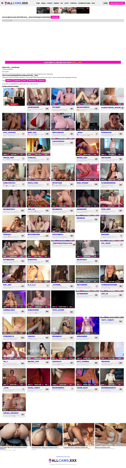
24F (47, 236)
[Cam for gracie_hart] (14, 147)
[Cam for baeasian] (112, 224)
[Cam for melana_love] (38, 351)
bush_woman (82, 183)
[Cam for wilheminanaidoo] (112, 377)
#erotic (9, 80)
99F (23, 210)
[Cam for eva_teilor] (112, 240)
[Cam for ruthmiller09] (14, 249)
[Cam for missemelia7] (63, 325)
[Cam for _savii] (14, 377)
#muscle (42, 80)
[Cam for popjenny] (63, 96)
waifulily (7, 234)
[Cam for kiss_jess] (14, 274)
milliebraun (57, 209)
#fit (24, 80)
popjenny (56, 107)
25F (47, 338)
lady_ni (104, 294)
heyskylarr (57, 183)
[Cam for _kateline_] (63, 274)
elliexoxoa (32, 260)
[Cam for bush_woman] (87, 172)
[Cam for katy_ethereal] (87, 351)
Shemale (56, 3)
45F (22, 338)
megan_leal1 (82, 158)
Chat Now (55, 17)
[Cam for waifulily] (14, 224)
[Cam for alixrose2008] (38, 96)
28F (23, 363)
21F (122, 108)
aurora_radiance (10, 413)
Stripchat (73, 3)
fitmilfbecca (8, 336)
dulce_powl (33, 183)
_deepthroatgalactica (62, 243)
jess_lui (31, 209)
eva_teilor (105, 243)
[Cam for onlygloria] (112, 147)
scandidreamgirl (108, 183)
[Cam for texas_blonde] (63, 299)
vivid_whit (106, 209)
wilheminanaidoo (108, 388)
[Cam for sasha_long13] (38, 377)
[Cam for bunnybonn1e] (38, 299)
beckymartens (34, 234)
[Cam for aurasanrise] (87, 325)
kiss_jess (7, 285)
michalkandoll (83, 107)
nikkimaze (81, 218)
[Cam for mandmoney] (87, 198)
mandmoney (82, 209)
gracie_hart (8, 158)
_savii (5, 388)
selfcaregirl (82, 285)
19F (96, 108)
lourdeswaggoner (109, 285)
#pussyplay (32, 80)
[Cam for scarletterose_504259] (112, 96)
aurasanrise (82, 336)
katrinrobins (82, 294)
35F (96, 219)
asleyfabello (57, 234)
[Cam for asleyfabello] (63, 224)
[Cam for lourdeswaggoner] (112, 274)
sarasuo (31, 336)
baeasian (105, 234)
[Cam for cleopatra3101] (63, 138)
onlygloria (106, 158)
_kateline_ (56, 285)
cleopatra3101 (58, 141)
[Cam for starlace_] (38, 147)
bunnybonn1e (33, 310)
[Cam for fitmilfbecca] (14, 325)
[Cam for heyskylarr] (63, 172)
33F (96, 184)
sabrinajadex (9, 310)
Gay (61, 3)
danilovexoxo (9, 183)
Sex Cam (67, 456)
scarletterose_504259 (111, 108)
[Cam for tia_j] (14, 351)
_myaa (79, 132)
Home (38, 3)
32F (72, 143)
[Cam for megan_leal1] (87, 147)
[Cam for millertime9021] (63, 377)
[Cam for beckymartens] (38, 224)
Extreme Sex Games (84, 3)
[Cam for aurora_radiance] (14, 402)
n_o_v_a (32, 285)
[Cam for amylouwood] (63, 122)
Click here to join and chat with (63, 62)
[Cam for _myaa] (87, 122)
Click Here (35, 84)
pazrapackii (106, 132)
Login (105, 3)
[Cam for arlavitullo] (87, 249)
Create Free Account (117, 3)
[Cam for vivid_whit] (112, 198)
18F (47, 108)
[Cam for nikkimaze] (87, 215)
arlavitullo (82, 260)
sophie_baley (82, 388)
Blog (93, 3)
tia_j (5, 362)
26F (121, 295)
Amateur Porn (60, 456)
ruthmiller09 (8, 260)
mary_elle (32, 132)
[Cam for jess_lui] (38, 198)
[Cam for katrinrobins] (87, 291)
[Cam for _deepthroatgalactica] (63, 240)
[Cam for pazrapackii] (112, 122)
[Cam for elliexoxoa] (38, 249)
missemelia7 (57, 336)
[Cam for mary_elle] (38, 122)
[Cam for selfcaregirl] (87, 274)
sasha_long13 (34, 388)
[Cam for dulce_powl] (38, 172)
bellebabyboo (9, 209)
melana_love (33, 362)
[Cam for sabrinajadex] (14, 299)
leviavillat (56, 362)
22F (47, 210)
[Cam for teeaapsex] (112, 351)
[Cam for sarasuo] (38, 325)
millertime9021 (58, 388)
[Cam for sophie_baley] (87, 377)
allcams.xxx (62, 464)
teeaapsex (105, 362)
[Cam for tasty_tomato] (112, 317)
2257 (75, 464)
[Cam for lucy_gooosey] (14, 122)
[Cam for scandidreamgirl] (112, 172)
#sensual (17, 80)
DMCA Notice (69, 464)
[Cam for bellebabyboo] (14, 198)
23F (96, 389)
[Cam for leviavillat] (63, 351)
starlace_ (32, 158)
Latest (66, 3)
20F (47, 261)
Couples (49, 3)
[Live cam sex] (17, 3)
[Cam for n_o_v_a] (38, 274)
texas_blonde (58, 310)
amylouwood (58, 132)
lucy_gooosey (9, 132)
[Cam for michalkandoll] (87, 96)
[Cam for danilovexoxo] (14, 172)
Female (43, 3)
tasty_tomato (107, 320)
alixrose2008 (33, 107)
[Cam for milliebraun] (63, 198)
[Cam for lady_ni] (112, 291)
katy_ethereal (83, 362)
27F (121, 185)
